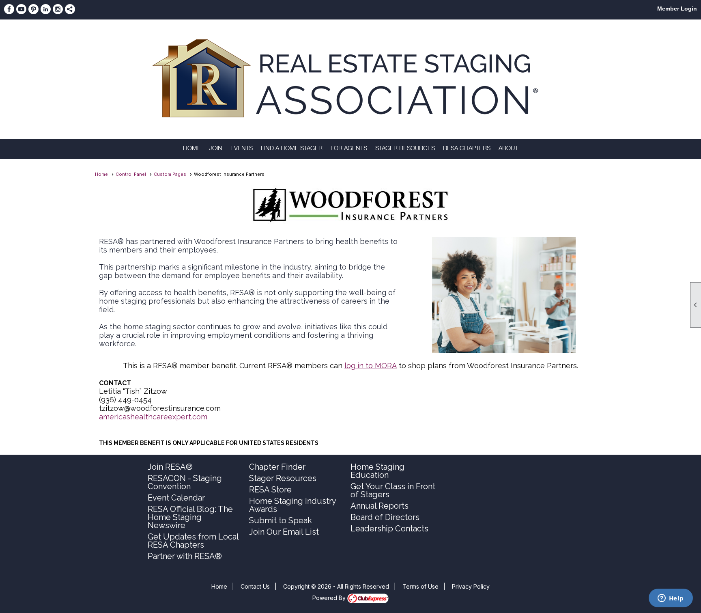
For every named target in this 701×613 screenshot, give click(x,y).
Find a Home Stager (292, 149)
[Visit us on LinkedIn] (46, 9)
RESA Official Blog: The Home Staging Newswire (190, 517)
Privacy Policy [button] (471, 586)
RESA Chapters (466, 149)
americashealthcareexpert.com (153, 416)
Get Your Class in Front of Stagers (392, 490)
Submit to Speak (280, 520)
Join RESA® (170, 467)
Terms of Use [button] (420, 586)
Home (192, 149)
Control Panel (131, 174)
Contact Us (255, 586)
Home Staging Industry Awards (292, 505)
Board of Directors (384, 517)
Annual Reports (379, 506)
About (508, 149)
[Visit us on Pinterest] (33, 9)
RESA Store (270, 490)
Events (241, 149)
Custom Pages (170, 174)
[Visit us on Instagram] (58, 9)
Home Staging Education (377, 471)
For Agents (349, 149)
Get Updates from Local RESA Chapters (193, 541)
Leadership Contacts (389, 529)
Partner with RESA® (185, 556)
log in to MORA (370, 365)
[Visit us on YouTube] (21, 9)
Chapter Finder (277, 467)
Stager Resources (405, 149)
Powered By (329, 597)
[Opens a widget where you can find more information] (670, 599)
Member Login (677, 8)
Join (215, 149)
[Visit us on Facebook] (9, 9)
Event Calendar (176, 498)
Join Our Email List (284, 532)
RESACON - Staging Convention (185, 482)
